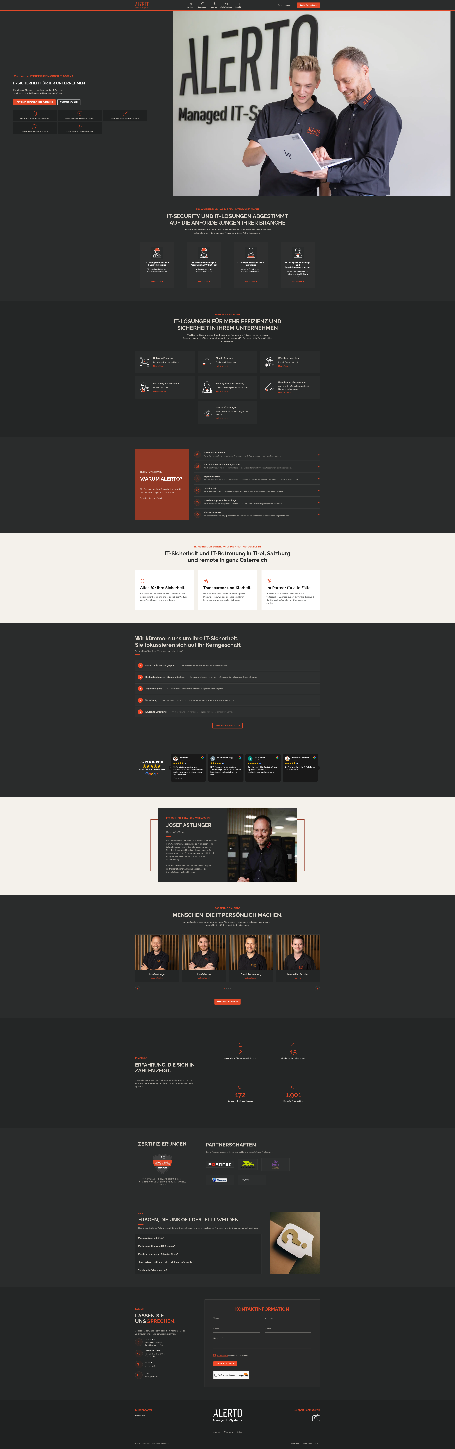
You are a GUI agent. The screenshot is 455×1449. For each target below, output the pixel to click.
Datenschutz (222, 1355)
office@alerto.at (151, 1377)
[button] (171, 768)
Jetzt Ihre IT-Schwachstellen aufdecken (34, 102)
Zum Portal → (140, 1415)
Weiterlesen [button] (252, 778)
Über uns (214, 7)
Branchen (190, 7)
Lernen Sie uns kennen (227, 1002)
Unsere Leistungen (69, 102)
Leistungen (202, 7)
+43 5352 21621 (151, 1366)
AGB (316, 1444)
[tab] (224, 988)
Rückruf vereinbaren (308, 5)
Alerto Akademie (226, 7)
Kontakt (238, 7)
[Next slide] (317, 988)
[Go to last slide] (137, 988)
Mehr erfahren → (157, 281)
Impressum (294, 1444)
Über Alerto (228, 1432)
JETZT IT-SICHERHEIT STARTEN (227, 725)
